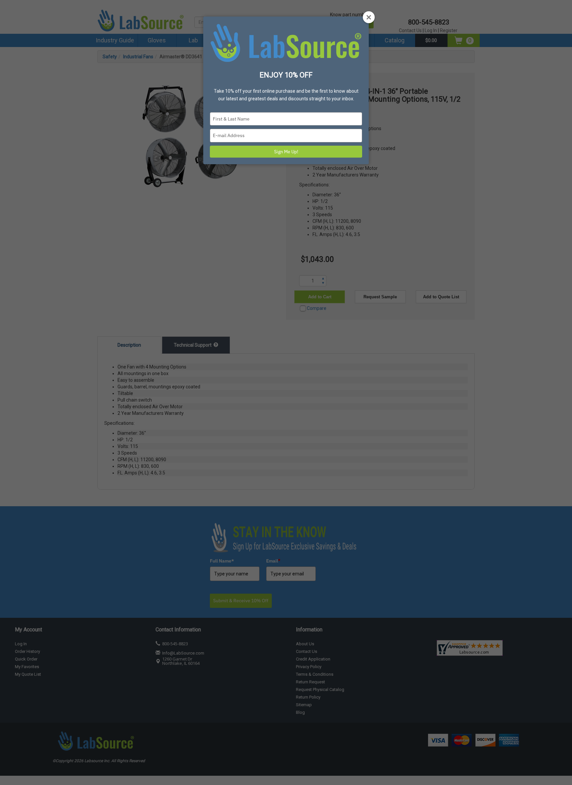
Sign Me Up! (286, 152)
